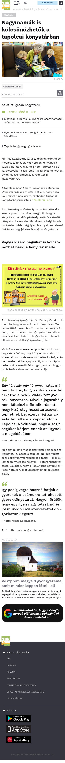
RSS (9, 658)
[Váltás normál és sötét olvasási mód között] (26, 3)
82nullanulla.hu (42, 200)
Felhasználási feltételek (21, 685)
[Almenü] (17, 3)
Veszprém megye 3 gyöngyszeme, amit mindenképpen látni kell (32, 583)
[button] (60, 8)
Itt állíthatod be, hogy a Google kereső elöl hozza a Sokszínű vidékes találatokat (36, 613)
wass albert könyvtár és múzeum (35, 9)
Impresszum (13, 678)
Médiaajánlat (14, 698)
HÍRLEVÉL (11, 665)
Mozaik (8, 15)
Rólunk (11, 672)
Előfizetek (47, 3)
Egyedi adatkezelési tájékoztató (25, 692)
